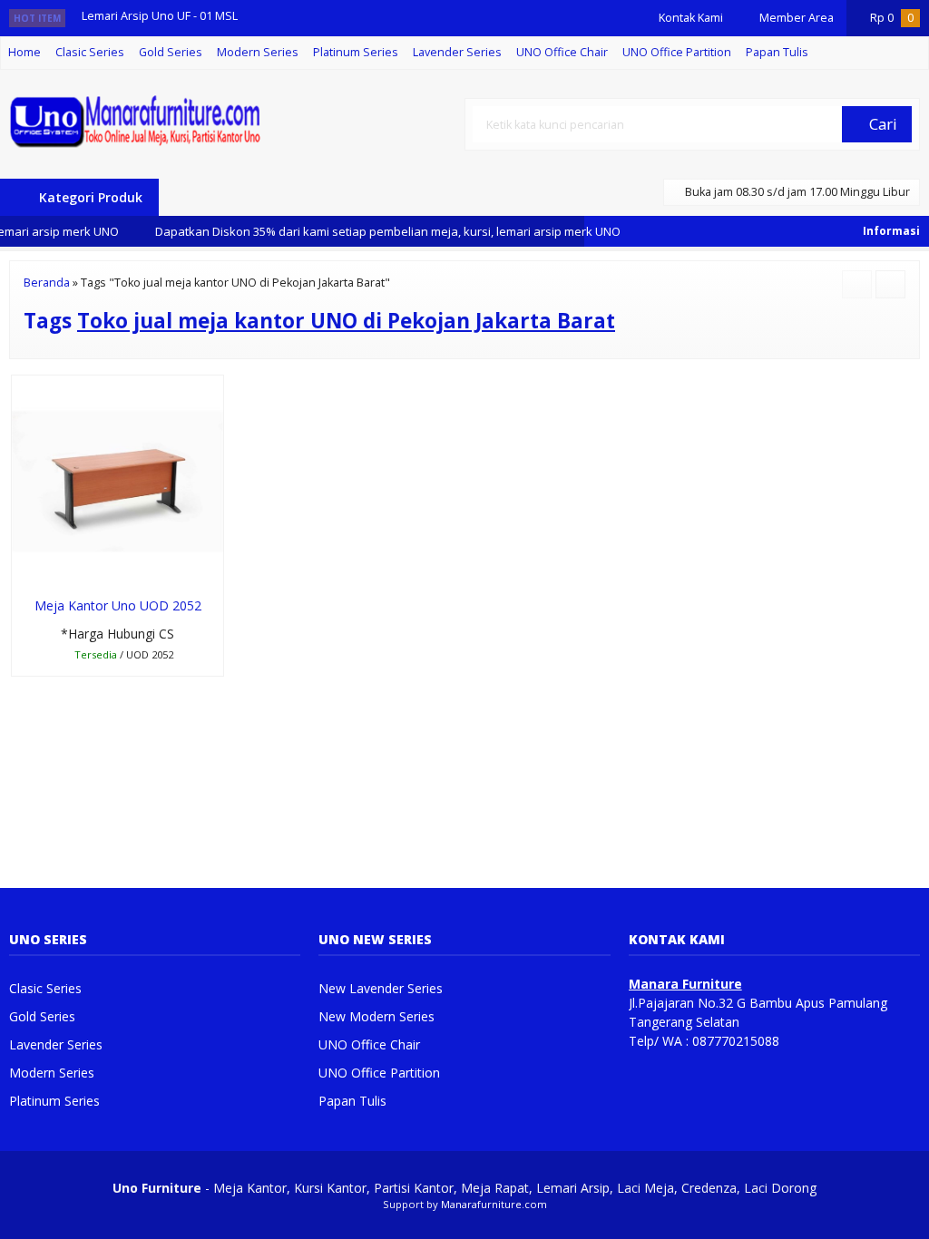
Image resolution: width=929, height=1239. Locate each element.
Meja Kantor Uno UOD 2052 (117, 605)
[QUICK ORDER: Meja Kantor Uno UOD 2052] (24, 569)
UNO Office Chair (562, 52)
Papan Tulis (777, 52)
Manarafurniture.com (494, 1204)
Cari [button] (881, 123)
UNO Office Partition (676, 52)
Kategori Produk (88, 197)
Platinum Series (355, 52)
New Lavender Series (380, 988)
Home (24, 52)
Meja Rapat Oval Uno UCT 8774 (164, 35)
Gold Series (170, 52)
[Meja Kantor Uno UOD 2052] (117, 480)
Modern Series (257, 52)
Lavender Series (457, 52)
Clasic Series (89, 52)
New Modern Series (376, 1016)
